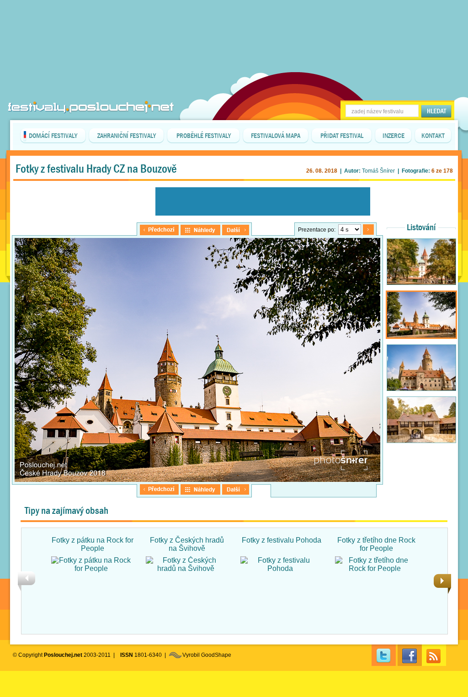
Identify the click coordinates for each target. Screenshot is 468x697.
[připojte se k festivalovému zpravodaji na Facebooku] (410, 655)
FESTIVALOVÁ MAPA (275, 135)
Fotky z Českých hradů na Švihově (187, 544)
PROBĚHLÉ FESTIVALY (203, 135)
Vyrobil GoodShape (206, 655)
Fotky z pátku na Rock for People (92, 544)
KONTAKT (433, 135)
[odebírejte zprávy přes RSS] (434, 655)
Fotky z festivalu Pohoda (281, 540)
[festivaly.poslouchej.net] (91, 107)
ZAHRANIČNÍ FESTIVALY (126, 135)
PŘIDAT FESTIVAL (341, 135)
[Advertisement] (234, 23)
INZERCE (393, 135)
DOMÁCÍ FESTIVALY (53, 135)
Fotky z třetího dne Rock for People (376, 544)
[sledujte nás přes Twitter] (384, 655)
